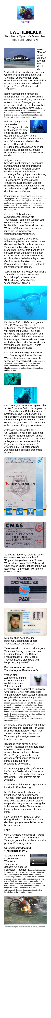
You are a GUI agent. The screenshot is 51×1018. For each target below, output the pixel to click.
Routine (25, 22)
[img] (25, 13)
